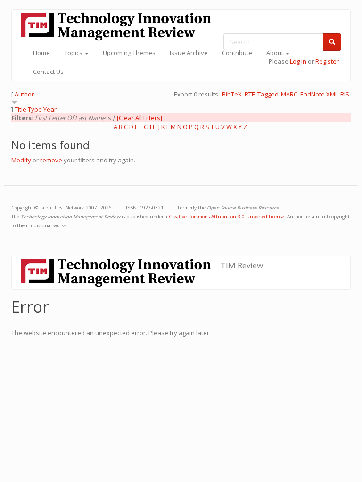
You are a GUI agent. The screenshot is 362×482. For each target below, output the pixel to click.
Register (327, 61)
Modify (21, 160)
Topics (74, 52)
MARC (289, 94)
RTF (250, 94)
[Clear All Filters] (139, 117)
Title (20, 109)
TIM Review (242, 265)
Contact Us (48, 71)
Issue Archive (189, 52)
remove (51, 160)
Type (35, 109)
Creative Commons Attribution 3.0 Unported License (226, 216)
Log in (298, 61)
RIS (344, 94)
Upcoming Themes (129, 52)
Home (41, 52)
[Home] (120, 26)
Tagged (268, 94)
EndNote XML (319, 94)
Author (24, 94)
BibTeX (232, 94)
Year (50, 109)
